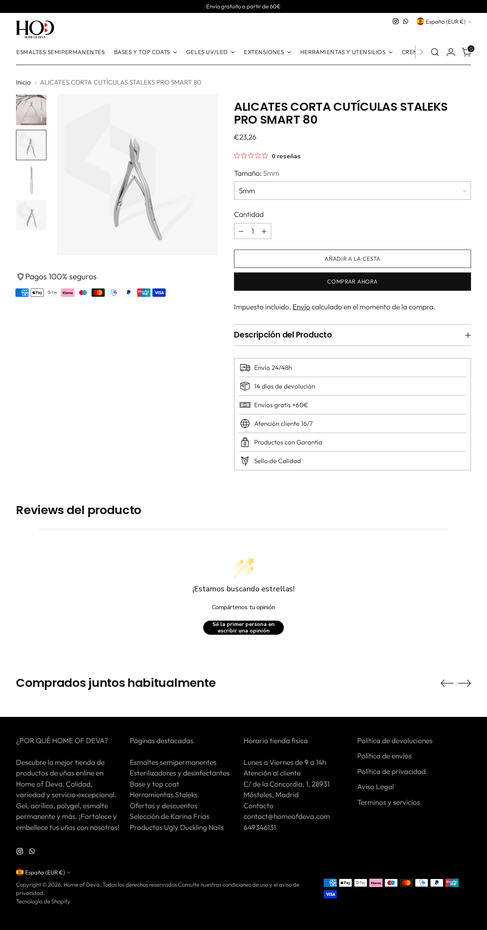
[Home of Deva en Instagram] (395, 21)
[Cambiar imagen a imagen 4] (31, 215)
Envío (301, 306)
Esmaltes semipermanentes (173, 762)
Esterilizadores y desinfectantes (179, 772)
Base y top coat (154, 783)
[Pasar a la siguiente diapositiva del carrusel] (464, 683)
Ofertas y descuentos (163, 805)
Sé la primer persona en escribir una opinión (243, 628)
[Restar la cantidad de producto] (241, 231)
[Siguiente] (421, 52)
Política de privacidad (391, 771)
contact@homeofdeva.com (287, 816)
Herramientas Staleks (163, 794)
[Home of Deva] (35, 30)
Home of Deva (82, 884)
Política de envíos (384, 755)
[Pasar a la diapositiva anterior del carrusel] (447, 683)
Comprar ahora (352, 281)
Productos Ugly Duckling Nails (177, 827)
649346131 (260, 827)
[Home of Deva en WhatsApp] (405, 21)
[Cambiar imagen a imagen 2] (31, 145)
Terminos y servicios (388, 802)
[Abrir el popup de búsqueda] (434, 52)
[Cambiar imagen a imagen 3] (31, 180)
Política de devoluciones (395, 740)
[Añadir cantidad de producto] (264, 231)
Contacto (259, 805)
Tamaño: (256, 173)
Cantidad (249, 214)
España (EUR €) (446, 21)
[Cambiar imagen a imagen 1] (31, 110)
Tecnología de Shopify (43, 901)
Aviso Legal (375, 786)
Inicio (23, 82)
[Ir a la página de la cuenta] (450, 52)
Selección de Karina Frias (169, 816)
